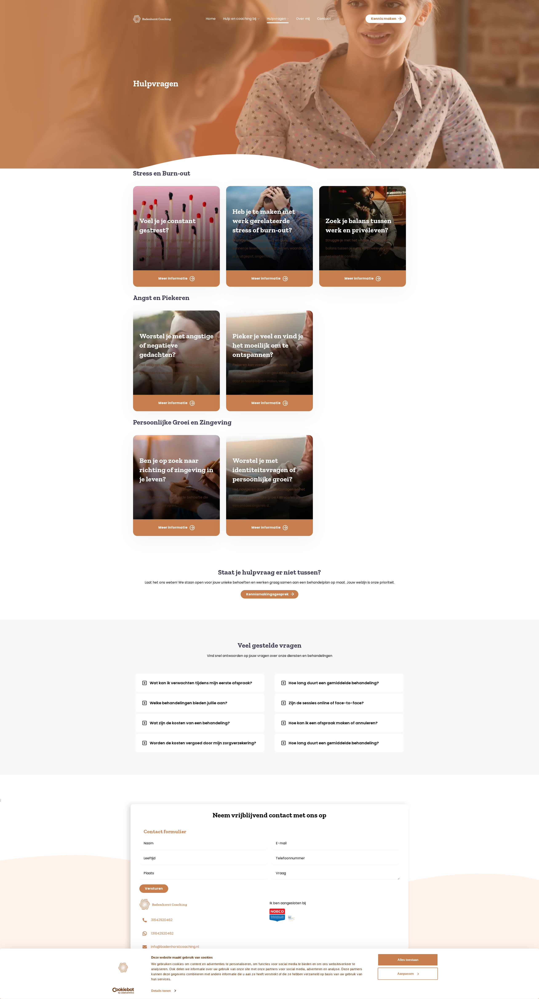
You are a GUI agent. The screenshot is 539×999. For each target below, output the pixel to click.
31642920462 (161, 919)
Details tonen (161, 990)
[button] (152, 18)
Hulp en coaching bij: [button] (240, 18)
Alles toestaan (408, 960)
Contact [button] (324, 18)
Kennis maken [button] (383, 18)
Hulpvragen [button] (277, 18)
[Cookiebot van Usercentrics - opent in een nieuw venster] (123, 991)
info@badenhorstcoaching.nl (175, 946)
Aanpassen (405, 973)
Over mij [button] (303, 18)
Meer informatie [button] (172, 278)
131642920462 (162, 933)
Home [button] (211, 18)
